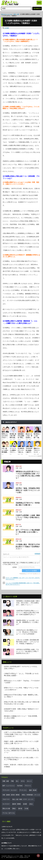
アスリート (28, 785)
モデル (22, 781)
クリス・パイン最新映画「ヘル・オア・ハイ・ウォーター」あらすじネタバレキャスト (23, 578)
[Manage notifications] (38, 855)
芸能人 (14, 808)
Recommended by (33, 456)
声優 (12, 781)
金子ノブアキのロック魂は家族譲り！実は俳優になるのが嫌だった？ (28, 532)
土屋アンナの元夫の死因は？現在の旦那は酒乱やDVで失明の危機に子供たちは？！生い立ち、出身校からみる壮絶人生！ (21, 734)
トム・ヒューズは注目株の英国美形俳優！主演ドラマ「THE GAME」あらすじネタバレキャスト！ (23, 583)
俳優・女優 (16, 14)
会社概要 (11, 838)
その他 (26, 808)
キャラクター (6, 804)
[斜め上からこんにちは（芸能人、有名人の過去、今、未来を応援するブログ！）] (9, 3)
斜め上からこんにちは (6, 14)
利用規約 (37, 553)
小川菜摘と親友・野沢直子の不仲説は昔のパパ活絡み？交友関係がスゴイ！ (28, 547)
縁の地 (20, 808)
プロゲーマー (6, 799)
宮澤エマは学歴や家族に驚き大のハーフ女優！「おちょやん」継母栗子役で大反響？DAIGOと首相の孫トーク (21, 750)
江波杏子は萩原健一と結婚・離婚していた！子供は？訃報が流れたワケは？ (28, 517)
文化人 (31, 804)
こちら (6, 848)
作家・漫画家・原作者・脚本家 (11, 795)
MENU (39, 2)
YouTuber (19, 785)
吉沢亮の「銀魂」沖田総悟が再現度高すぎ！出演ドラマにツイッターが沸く (28, 490)
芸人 (17, 781)
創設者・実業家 (16, 804)
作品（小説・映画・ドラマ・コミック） (23, 799)
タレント (29, 781)
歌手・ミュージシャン (9, 785)
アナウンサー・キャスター (10, 790)
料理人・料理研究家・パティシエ (31, 795)
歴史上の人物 (6, 808)
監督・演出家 (32, 790)
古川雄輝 (6, 28)
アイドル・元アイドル (9, 813)
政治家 (25, 804)
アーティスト (23, 790)
